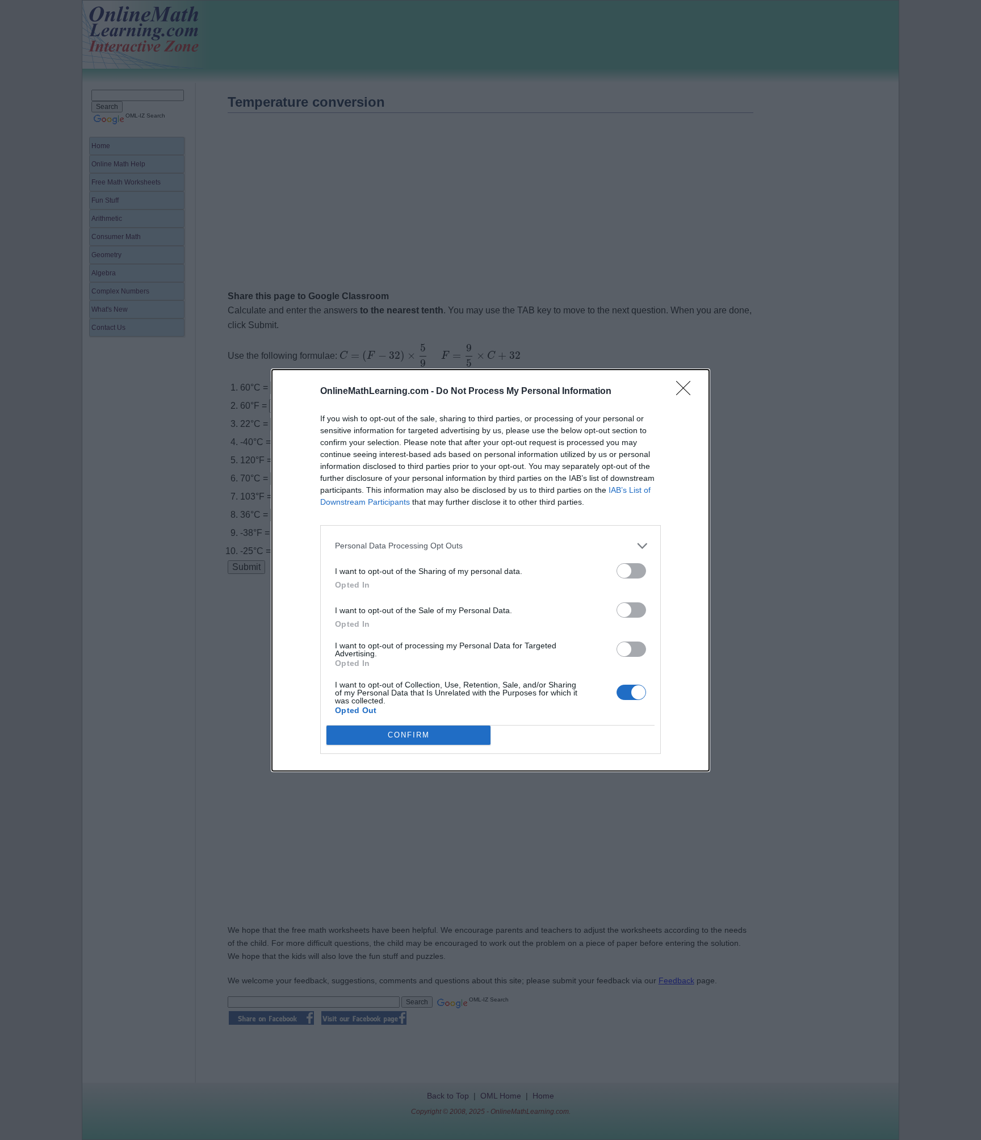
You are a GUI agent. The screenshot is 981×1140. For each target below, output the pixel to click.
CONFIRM (409, 735)
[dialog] (490, 570)
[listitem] (490, 546)
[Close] (687, 392)
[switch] (631, 571)
